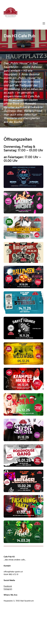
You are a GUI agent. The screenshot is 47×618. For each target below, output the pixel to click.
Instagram (8, 589)
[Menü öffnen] (43, 23)
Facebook (8, 586)
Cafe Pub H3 (9, 557)
